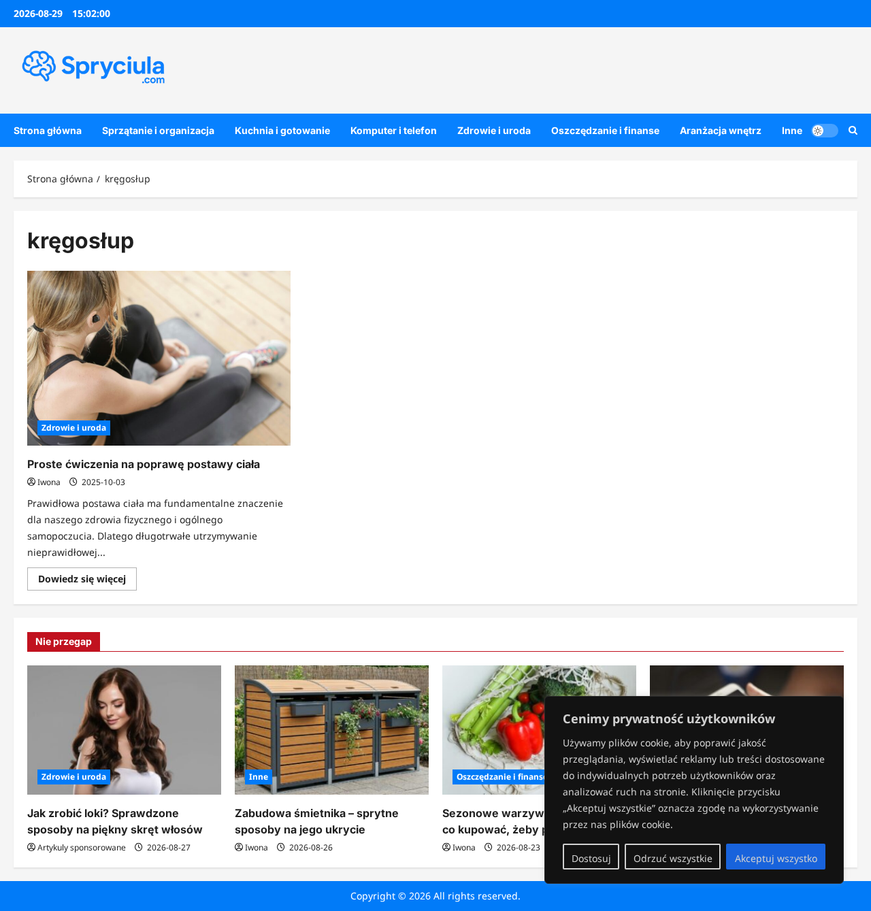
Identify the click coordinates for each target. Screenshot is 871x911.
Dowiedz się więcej (87, 581)
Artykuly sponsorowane (81, 847)
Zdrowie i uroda (494, 130)
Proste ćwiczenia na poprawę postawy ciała (143, 464)
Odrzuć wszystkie (673, 858)
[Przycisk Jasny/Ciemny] (824, 130)
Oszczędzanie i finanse (605, 130)
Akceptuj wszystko (776, 858)
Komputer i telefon (393, 130)
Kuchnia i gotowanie (282, 130)
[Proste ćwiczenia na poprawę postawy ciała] (159, 358)
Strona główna (48, 130)
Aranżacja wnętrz (720, 130)
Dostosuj (591, 858)
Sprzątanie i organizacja (158, 130)
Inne (792, 130)
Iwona (49, 482)
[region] (694, 790)
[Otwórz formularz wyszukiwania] (853, 130)
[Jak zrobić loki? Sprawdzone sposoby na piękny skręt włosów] (124, 730)
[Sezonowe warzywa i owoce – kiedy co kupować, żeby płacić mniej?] (539, 730)
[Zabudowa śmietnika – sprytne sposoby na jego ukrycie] (332, 730)
